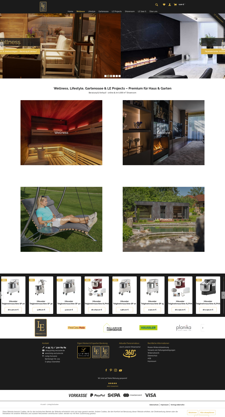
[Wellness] (61, 132)
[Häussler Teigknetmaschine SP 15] (126, 287)
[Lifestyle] (163, 132)
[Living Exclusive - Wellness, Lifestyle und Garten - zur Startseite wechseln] (43, 7)
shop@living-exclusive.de (55, 350)
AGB (149, 358)
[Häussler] (148, 327)
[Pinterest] (110, 370)
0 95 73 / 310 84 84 (55, 347)
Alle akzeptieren (207, 412)
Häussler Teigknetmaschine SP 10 (98, 302)
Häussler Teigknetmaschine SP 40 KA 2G (42, 302)
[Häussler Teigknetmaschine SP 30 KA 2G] (15, 287)
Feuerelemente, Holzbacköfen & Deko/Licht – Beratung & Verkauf (112, 51)
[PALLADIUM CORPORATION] (112, 327)
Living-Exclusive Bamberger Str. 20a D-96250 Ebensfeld (51, 359)
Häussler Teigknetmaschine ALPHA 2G (182, 302)
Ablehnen (192, 412)
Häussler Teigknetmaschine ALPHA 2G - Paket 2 (71, 302)
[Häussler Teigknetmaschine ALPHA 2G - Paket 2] (71, 287)
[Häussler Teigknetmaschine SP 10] (98, 287)
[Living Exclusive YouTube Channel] (120, 370)
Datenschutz (152, 356)
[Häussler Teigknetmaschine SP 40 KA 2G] (43, 287)
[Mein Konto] (169, 4)
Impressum (152, 361)
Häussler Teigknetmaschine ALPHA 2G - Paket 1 (210, 302)
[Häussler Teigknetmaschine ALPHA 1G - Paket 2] (154, 287)
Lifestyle (112, 42)
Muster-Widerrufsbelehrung (158, 347)
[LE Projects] (41, 327)
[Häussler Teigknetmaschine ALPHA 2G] (182, 287)
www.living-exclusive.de (53, 353)
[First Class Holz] (77, 327)
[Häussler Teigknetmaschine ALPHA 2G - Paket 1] (210, 287)
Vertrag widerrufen (177, 405)
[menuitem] (164, 4)
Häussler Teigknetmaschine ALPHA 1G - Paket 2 (154, 302)
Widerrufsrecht (153, 353)
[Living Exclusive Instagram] (115, 370)
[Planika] (184, 327)
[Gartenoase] (61, 219)
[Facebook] (106, 370)
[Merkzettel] (164, 4)
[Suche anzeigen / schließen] (156, 4)
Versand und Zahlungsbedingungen (161, 350)
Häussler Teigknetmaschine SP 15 (126, 302)
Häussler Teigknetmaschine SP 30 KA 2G (15, 302)
